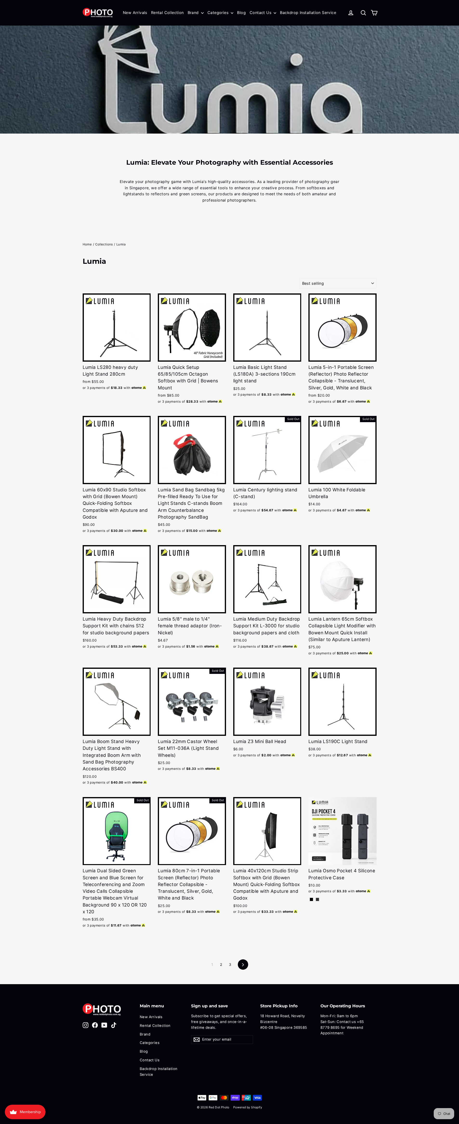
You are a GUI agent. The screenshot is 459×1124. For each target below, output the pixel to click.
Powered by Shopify (247, 1107)
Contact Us (261, 12)
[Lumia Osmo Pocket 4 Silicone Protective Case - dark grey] (317, 899)
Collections (104, 244)
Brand (194, 12)
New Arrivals (135, 12)
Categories (218, 12)
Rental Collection (167, 12)
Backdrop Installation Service (308, 12)
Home (87, 244)
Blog (241, 12)
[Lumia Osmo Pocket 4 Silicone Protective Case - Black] (311, 899)
